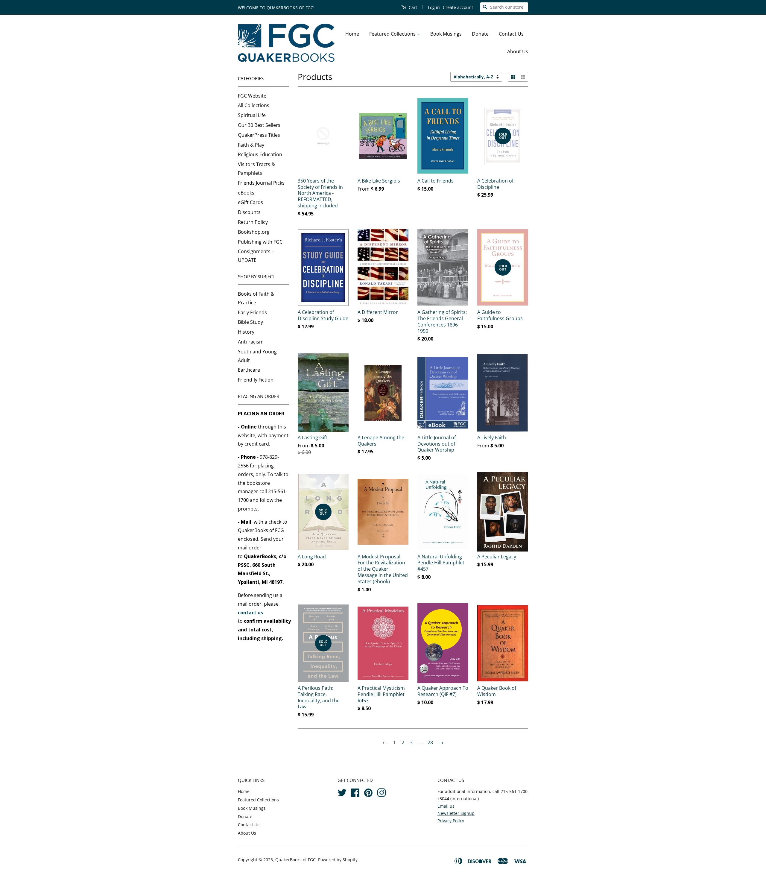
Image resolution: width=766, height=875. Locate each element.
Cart (412, 7)
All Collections (253, 105)
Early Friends (252, 312)
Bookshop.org (254, 232)
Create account (458, 7)
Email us (446, 806)
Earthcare (249, 370)
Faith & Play (251, 145)
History (246, 332)
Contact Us (511, 34)
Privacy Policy (450, 821)
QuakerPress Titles (259, 135)
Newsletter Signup (456, 813)
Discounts (249, 212)
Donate (480, 34)
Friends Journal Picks (261, 183)
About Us (517, 51)
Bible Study (250, 322)
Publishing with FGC (260, 242)
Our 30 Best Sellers (259, 125)
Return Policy (253, 222)
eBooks (246, 192)
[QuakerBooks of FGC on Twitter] (342, 792)
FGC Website (252, 95)
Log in (434, 7)
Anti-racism (251, 341)
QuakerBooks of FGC (295, 859)
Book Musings (446, 34)
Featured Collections (393, 34)
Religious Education (260, 154)
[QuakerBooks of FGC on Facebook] (355, 792)
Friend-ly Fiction (255, 379)
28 (430, 742)
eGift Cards (250, 202)
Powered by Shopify (338, 859)
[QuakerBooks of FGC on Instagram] (381, 792)
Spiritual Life (252, 115)
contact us (250, 612)
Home (352, 34)
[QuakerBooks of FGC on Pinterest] (368, 792)
